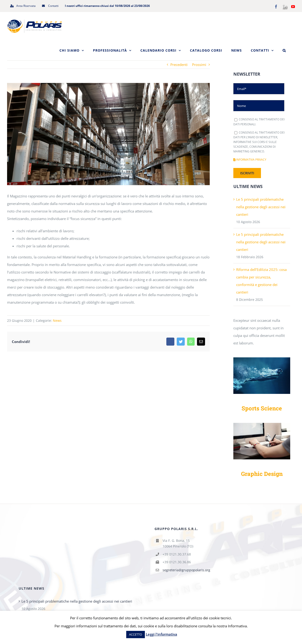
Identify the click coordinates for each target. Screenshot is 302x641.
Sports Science (262, 408)
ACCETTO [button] (135, 634)
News (57, 320)
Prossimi (199, 64)
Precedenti (179, 64)
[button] (284, 50)
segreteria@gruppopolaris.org (186, 570)
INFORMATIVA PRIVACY (250, 160)
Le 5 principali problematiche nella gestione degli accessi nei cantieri (260, 207)
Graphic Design (262, 474)
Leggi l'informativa (161, 634)
